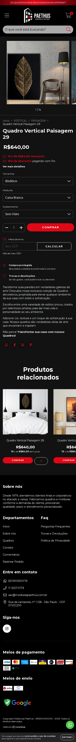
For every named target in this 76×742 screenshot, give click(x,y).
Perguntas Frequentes (55, 526)
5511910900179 (17, 581)
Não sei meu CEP (12, 253)
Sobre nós (9, 533)
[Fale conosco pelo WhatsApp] (70, 725)
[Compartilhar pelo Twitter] (23, 346)
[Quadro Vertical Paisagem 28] (41, 461)
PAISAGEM (38, 120)
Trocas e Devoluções (54, 533)
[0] (68, 16)
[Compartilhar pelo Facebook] (15, 346)
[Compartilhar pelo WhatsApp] (6, 345)
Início (6, 120)
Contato (8, 547)
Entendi (67, 737)
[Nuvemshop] (14, 727)
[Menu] (7, 15)
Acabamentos (10, 206)
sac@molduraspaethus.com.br (27, 595)
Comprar (18, 460)
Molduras (8, 190)
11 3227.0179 (16, 588)
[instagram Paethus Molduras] (7, 628)
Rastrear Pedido (13, 561)
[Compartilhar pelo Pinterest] (31, 346)
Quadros (8, 540)
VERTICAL (20, 120)
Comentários (11, 554)
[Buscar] (68, 29)
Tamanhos (8, 173)
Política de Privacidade (55, 540)
